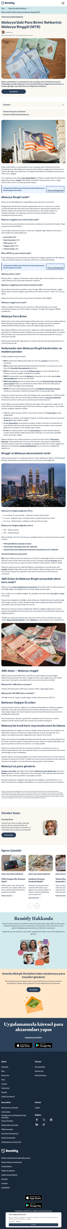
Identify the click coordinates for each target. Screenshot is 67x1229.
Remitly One (39, 1071)
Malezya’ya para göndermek (45, 771)
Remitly (19, 180)
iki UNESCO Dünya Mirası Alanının (48, 389)
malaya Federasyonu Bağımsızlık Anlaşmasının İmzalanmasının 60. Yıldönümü (30, 549)
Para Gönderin (40, 1067)
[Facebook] (37, 1120)
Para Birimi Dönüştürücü (9, 1133)
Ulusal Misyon (13, 381)
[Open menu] (63, 3)
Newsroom (5, 1075)
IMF (2, 558)
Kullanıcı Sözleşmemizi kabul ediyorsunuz (15, 1158)
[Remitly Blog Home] (7, 3)
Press (3, 1079)
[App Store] (23, 1045)
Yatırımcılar (5, 1088)
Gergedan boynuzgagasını (19, 368)
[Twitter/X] (44, 1120)
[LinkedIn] (37, 1124)
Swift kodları (5, 1112)
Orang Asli (7, 420)
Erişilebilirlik (5, 1187)
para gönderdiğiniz (28, 178)
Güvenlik (4, 1179)
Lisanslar (4, 1183)
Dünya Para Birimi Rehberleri (20, 114)
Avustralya (12, 771)
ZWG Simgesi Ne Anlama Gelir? (13, 880)
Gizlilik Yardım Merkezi (9, 1175)
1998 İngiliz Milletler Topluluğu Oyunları (17, 543)
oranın (62, 593)
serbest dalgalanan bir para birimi (24, 587)
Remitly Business (40, 1075)
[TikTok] (44, 1124)
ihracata (54, 560)
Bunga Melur (13, 423)
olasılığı (4, 569)
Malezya (34, 620)
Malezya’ (29, 376)
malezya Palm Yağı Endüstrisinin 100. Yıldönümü (20, 546)
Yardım (37, 1107)
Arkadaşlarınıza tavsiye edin (11, 1142)
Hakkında (4, 1067)
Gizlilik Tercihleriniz (8, 1096)
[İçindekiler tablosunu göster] (63, 104)
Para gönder (34, 989)
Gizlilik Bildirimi (6, 1166)
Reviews (4, 1092)
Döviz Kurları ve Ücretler (9, 1107)
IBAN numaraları (7, 1129)
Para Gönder (14, 91)
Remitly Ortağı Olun (8, 1138)
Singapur (4, 771)
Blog (3, 1071)
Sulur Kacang (35, 430)
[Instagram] (51, 1120)
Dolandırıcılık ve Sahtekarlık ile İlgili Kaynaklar (13, 1116)
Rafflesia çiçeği (33, 371)
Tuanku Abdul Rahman (28, 446)
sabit (55, 593)
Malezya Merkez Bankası (16, 620)
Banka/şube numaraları (9, 1125)
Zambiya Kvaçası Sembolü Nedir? (36, 880)
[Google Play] (43, 1045)
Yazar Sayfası (8, 835)
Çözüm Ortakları (7, 1121)
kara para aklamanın (53, 397)
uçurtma (44, 361)
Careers (4, 1084)
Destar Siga (51, 413)
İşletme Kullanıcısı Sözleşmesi (11, 1162)
